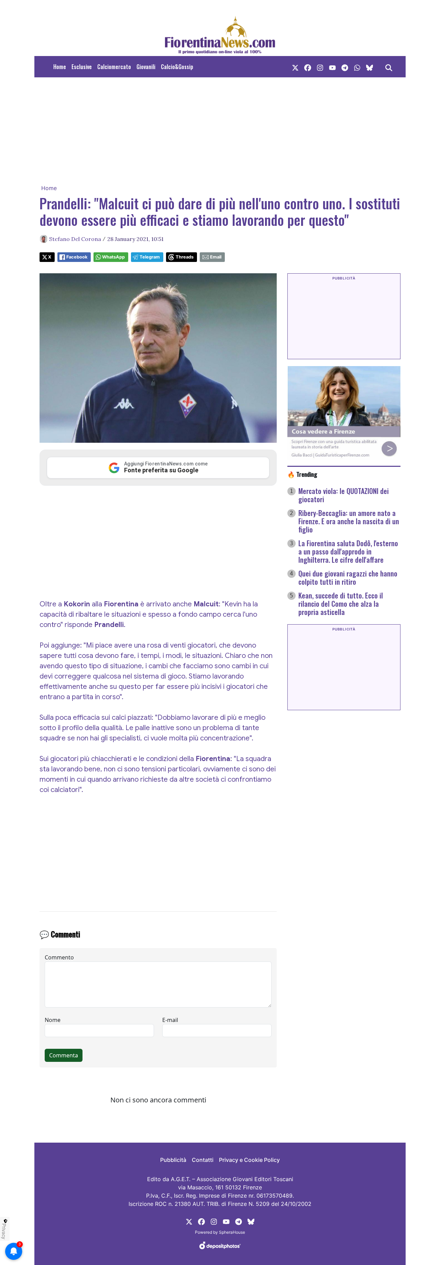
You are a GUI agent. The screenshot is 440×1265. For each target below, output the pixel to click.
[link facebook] (307, 67)
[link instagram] (320, 67)
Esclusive (82, 67)
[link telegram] (345, 67)
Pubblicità (173, 1159)
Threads (185, 257)
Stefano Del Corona (75, 238)
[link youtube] (332, 67)
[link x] (295, 67)
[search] (389, 67)
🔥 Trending (302, 474)
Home (59, 67)
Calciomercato (114, 67)
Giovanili (145, 67)
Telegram (150, 257)
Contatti (202, 1159)
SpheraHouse (232, 1232)
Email (215, 257)
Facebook (76, 257)
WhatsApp (113, 257)
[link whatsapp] (357, 67)
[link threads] (369, 67)
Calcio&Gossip (177, 67)
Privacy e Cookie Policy (249, 1159)
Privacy (4, 1231)
